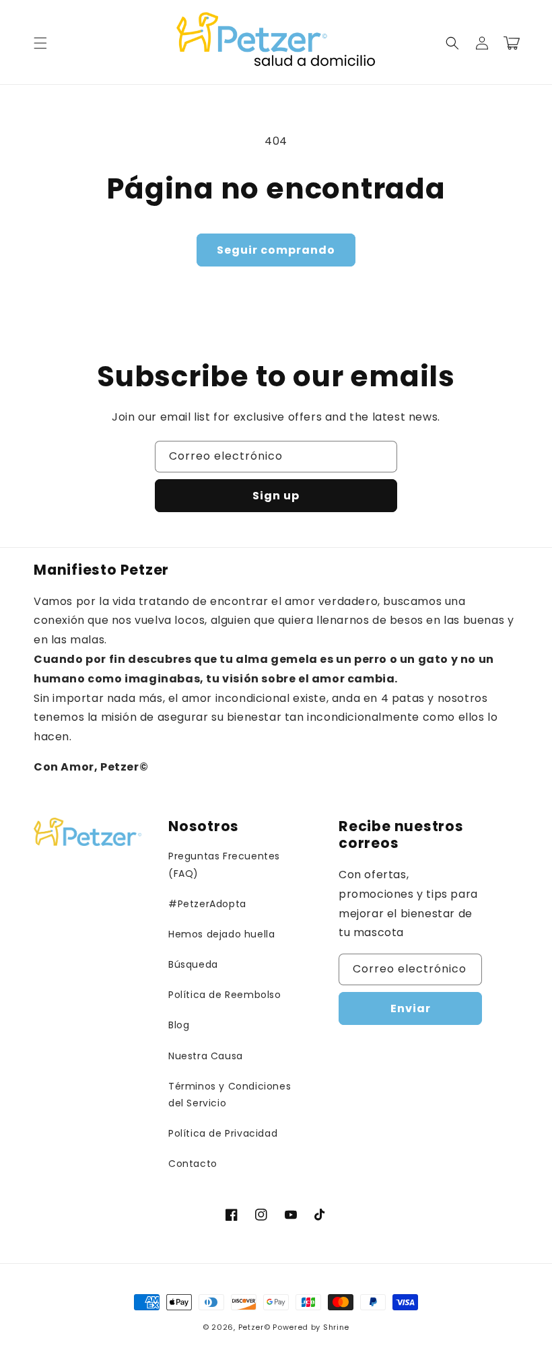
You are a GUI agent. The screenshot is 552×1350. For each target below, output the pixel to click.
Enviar (410, 1008)
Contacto (192, 1163)
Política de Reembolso (224, 994)
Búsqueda (193, 964)
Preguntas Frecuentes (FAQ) (224, 864)
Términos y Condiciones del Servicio (229, 1094)
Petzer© (254, 1327)
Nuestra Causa (205, 1056)
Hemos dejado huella (221, 934)
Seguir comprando (276, 250)
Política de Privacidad (222, 1133)
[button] (40, 43)
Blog (178, 1025)
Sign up (276, 495)
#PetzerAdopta (207, 904)
